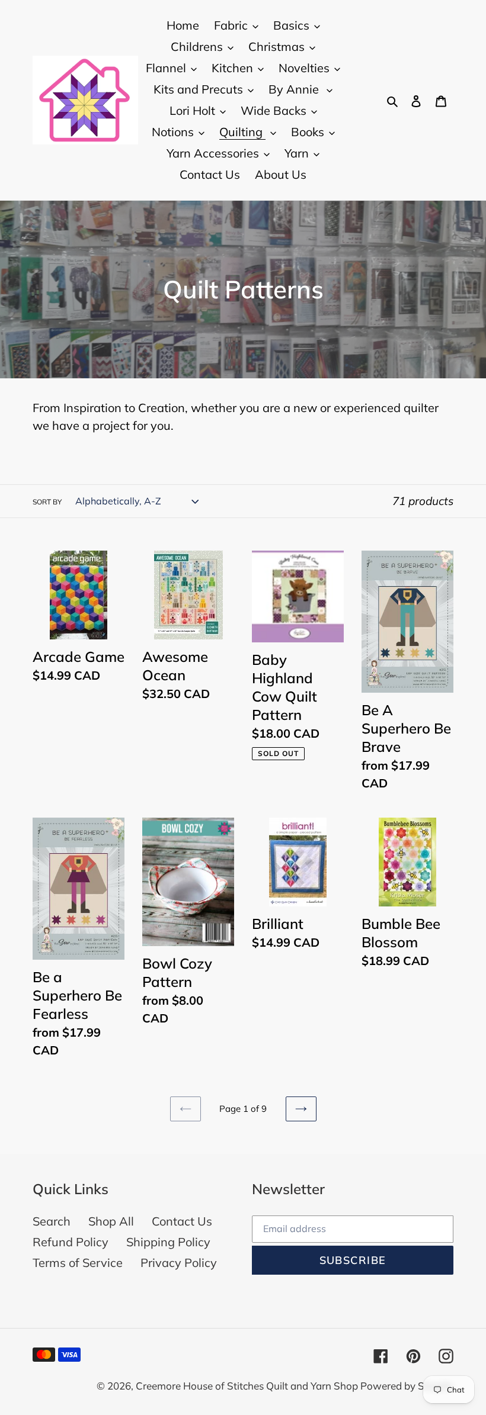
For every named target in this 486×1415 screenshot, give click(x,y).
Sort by (47, 501)
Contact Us (182, 1221)
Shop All (111, 1221)
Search (52, 1221)
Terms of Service (78, 1262)
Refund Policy (70, 1241)
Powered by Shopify (406, 1385)
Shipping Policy (168, 1241)
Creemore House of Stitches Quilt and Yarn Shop (248, 1385)
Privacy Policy (178, 1262)
